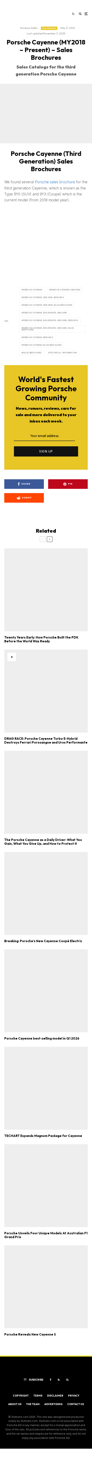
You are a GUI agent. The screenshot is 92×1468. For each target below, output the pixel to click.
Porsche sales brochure (55, 182)
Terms (37, 1395)
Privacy (73, 1395)
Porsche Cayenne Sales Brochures (42, 345)
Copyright (21, 1395)
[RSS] (59, 1379)
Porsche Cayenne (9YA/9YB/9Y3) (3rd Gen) (45, 313)
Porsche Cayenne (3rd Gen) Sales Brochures (47, 305)
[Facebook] (51, 1379)
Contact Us (75, 1404)
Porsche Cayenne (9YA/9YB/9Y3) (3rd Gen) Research (50, 320)
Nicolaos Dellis (29, 28)
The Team (33, 1404)
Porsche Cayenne (32, 290)
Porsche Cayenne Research (38, 337)
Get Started (46, 1034)
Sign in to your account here (56, 1052)
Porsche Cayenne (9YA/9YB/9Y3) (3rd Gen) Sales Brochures (48, 329)
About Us (14, 1404)
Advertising (53, 1404)
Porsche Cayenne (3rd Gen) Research (43, 297)
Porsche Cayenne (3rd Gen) (65, 290)
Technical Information (63, 353)
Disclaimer (55, 1395)
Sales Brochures (49, 28)
